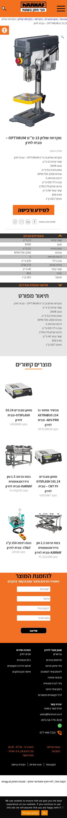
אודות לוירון (25, 654)
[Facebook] (34, 222)
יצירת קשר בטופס (53, 708)
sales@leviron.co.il (51, 714)
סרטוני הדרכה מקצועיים (19, 666)
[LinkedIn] (28, 222)
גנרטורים (57, 654)
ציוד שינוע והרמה (53, 666)
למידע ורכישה (33, 210)
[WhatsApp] (15, 222)
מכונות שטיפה (55, 677)
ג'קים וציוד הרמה (54, 689)
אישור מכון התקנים (21, 671)
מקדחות (39, 19)
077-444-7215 (48, 732)
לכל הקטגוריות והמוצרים (50, 695)
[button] (4, 30)
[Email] (21, 222)
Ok (44, 812)
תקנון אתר (51, 764)
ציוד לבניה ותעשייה (52, 683)
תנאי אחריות (36, 764)
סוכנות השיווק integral (13, 781)
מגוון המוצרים (51, 19)
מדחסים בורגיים (54, 660)
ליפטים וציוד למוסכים (51, 671)
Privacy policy (30, 812)
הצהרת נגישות (18, 764)
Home (63, 19)
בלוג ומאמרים (24, 660)
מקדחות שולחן (25, 19)
